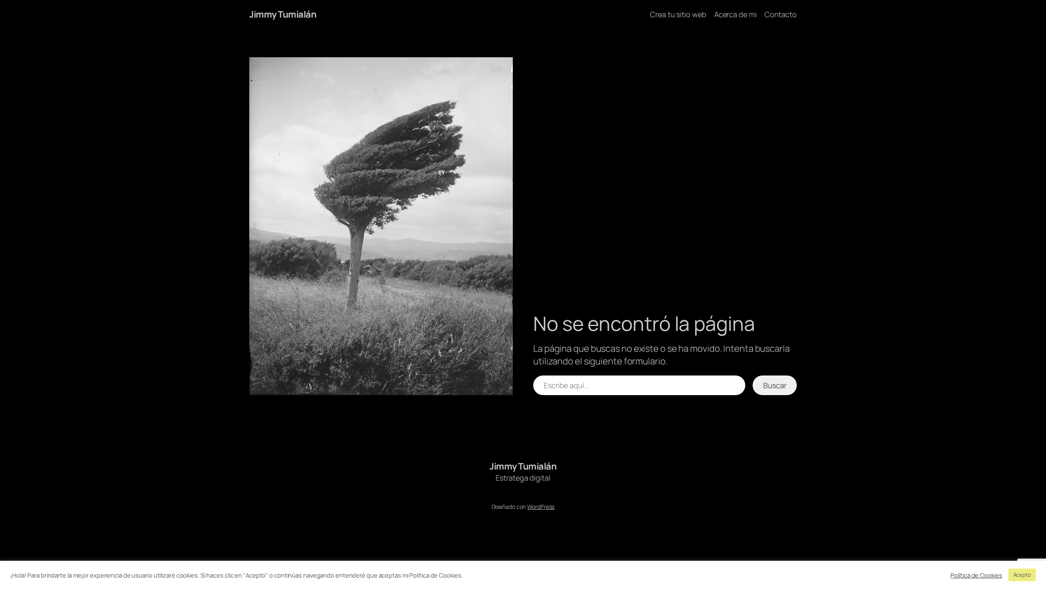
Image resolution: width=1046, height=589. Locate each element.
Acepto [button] (1022, 574)
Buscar (774, 385)
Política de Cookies (976, 575)
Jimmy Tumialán (282, 14)
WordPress (540, 506)
